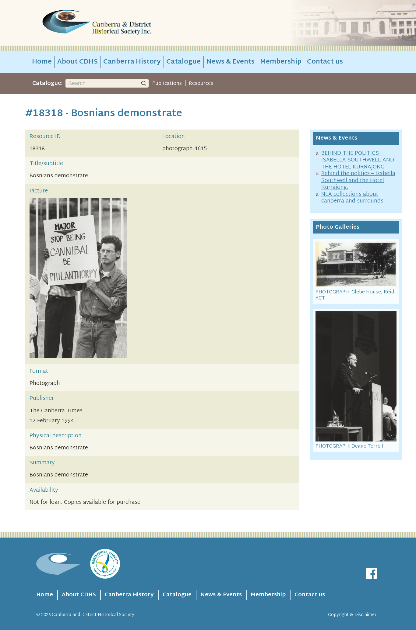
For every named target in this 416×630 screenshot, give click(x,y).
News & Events (230, 62)
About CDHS (77, 62)
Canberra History (132, 62)
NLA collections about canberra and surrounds (352, 197)
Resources (201, 83)
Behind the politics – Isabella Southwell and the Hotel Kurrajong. (358, 180)
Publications (167, 83)
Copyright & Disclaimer (352, 615)
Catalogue (183, 62)
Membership (280, 62)
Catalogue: (47, 83)
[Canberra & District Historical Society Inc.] (118, 23)
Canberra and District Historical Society (93, 615)
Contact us (325, 62)
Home (42, 62)
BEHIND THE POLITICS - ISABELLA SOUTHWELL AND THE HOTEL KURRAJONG (357, 160)
